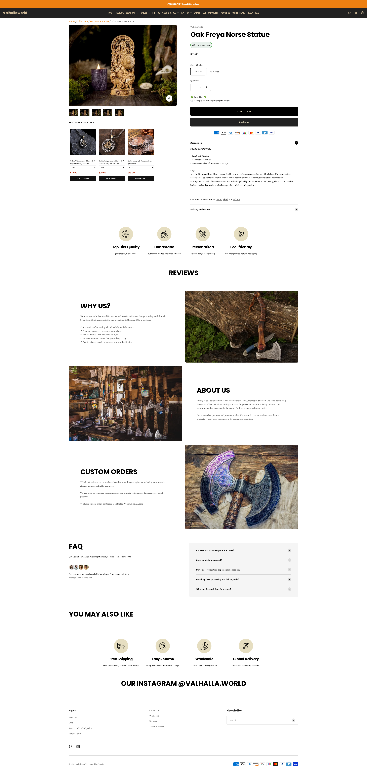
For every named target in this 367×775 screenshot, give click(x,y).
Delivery (153, 721)
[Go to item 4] (107, 113)
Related (174, 184)
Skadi (225, 199)
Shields (156, 12)
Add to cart (83, 178)
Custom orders (210, 12)
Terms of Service (156, 726)
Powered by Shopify (96, 764)
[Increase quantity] (206, 87)
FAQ (257, 12)
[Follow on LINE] (78, 746)
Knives (144, 12)
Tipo (169, 184)
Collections (82, 21)
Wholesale (154, 715)
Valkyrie (236, 199)
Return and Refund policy (80, 728)
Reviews (120, 12)
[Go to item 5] (119, 113)
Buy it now (244, 122)
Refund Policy (75, 733)
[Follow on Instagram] (71, 746)
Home (111, 12)
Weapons (130, 12)
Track (250, 12)
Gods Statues (169, 12)
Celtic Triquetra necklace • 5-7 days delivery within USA (111, 162)
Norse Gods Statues (99, 21)
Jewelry (185, 12)
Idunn (219, 199)
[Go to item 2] (84, 113)
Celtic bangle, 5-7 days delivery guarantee (140, 162)
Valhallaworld (196, 27)
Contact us (154, 710)
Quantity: (194, 80)
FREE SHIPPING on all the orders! (183, 4)
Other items (238, 12)
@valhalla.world (212, 683)
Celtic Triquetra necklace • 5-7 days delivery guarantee (82, 162)
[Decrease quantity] (195, 87)
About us (225, 12)
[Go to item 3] (96, 113)
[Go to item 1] (73, 113)
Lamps (197, 12)
